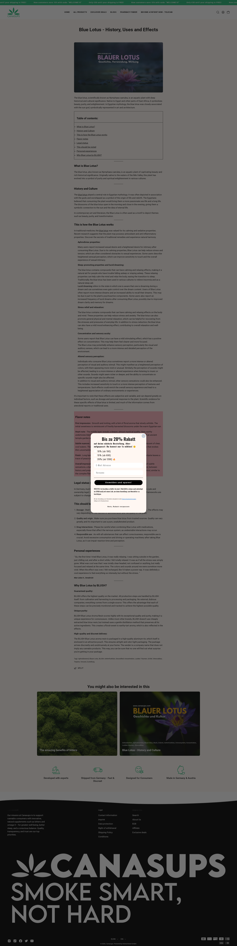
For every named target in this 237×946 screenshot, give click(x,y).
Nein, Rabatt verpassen (118, 507)
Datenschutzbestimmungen (129, 499)
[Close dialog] (143, 435)
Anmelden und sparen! (118, 482)
